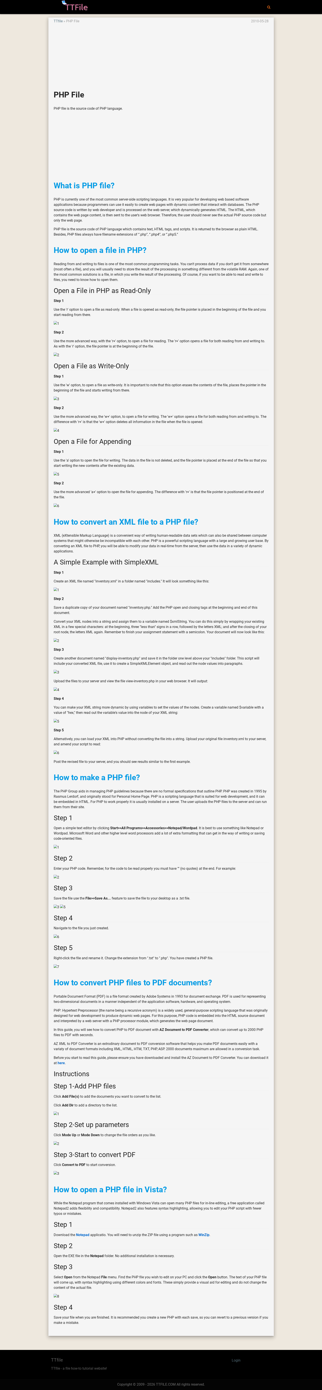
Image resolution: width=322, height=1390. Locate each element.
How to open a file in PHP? (100, 250)
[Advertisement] (161, 54)
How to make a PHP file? (97, 777)
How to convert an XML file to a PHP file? (126, 522)
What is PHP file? (84, 185)
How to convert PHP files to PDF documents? (133, 982)
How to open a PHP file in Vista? (110, 1189)
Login (236, 1360)
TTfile (58, 21)
